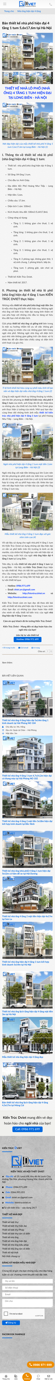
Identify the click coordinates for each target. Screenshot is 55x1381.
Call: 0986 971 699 (27, 1129)
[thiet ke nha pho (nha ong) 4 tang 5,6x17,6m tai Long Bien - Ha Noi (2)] (27, 78)
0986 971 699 (42, 1364)
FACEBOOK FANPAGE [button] (13, 1334)
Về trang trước (9, 648)
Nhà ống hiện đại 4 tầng (29, 11)
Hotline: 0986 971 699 (27, 639)
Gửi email (24, 648)
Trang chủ (9, 11)
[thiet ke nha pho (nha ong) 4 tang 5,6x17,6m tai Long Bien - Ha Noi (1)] (10, 78)
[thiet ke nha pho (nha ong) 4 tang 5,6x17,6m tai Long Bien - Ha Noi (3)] (44, 78)
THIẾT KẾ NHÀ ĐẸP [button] (12, 1214)
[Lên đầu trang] (50, 1367)
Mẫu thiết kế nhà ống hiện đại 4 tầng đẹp (22, 1057)
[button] (52, 78)
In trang (36, 648)
